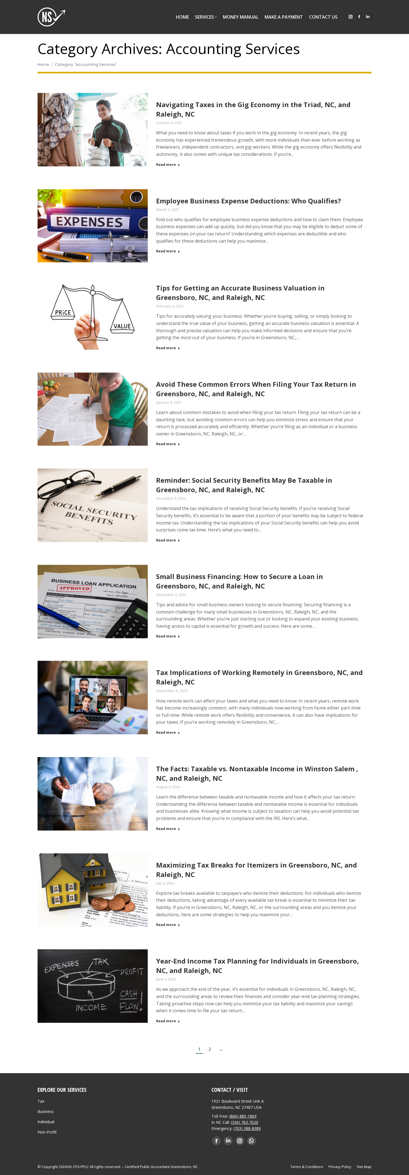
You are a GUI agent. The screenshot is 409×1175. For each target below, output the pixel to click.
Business (46, 1111)
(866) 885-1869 (243, 1116)
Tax (41, 1101)
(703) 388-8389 (247, 1128)
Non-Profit (47, 1132)
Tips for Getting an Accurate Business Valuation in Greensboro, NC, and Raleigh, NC (240, 292)
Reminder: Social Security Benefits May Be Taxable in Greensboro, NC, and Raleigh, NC (244, 485)
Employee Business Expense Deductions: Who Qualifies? (248, 200)
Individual (46, 1121)
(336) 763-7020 (244, 1122)
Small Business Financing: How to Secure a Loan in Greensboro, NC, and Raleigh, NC (239, 581)
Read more (166, 164)
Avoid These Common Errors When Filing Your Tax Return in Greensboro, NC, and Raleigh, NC (256, 389)
